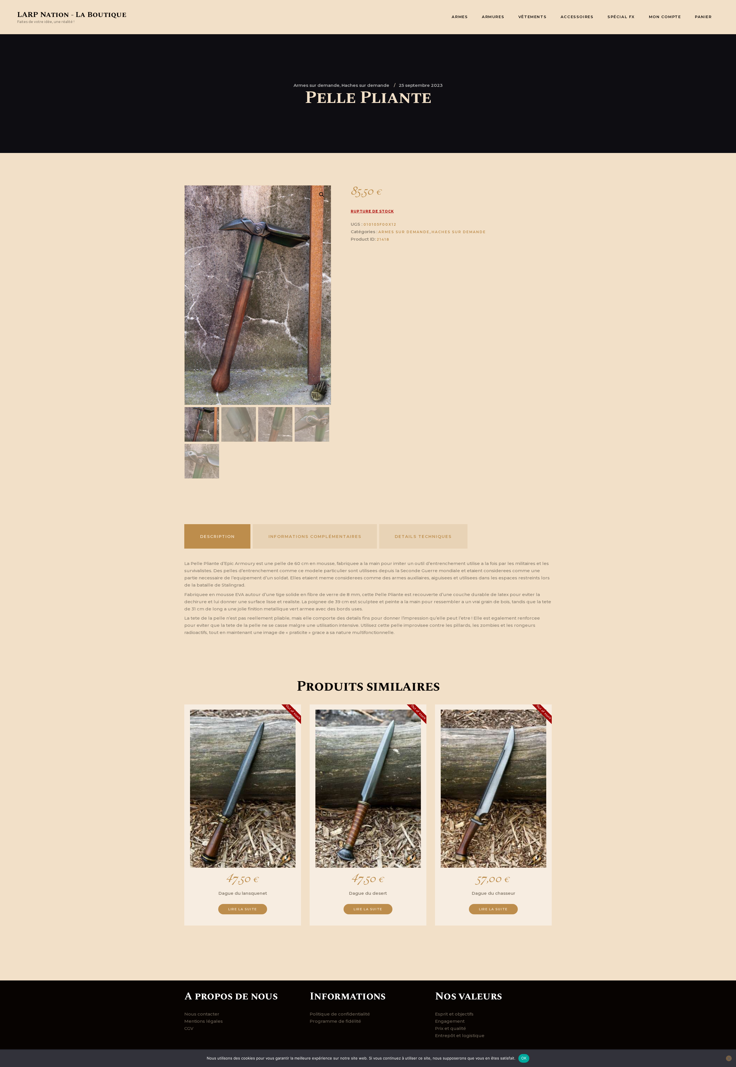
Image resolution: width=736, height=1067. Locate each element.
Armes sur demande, (318, 85)
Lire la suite (242, 909)
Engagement (450, 1021)
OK (524, 1058)
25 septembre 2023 (421, 85)
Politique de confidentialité (340, 1014)
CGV (188, 1028)
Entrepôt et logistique (459, 1035)
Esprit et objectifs (454, 1014)
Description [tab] (217, 536)
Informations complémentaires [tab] (315, 536)
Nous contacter (201, 1014)
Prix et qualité (450, 1028)
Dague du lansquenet (242, 893)
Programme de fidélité (335, 1021)
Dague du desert (368, 893)
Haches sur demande (365, 85)
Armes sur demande (404, 232)
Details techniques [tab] (423, 536)
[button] (322, 194)
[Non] (729, 1058)
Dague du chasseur (493, 893)
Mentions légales (203, 1021)
